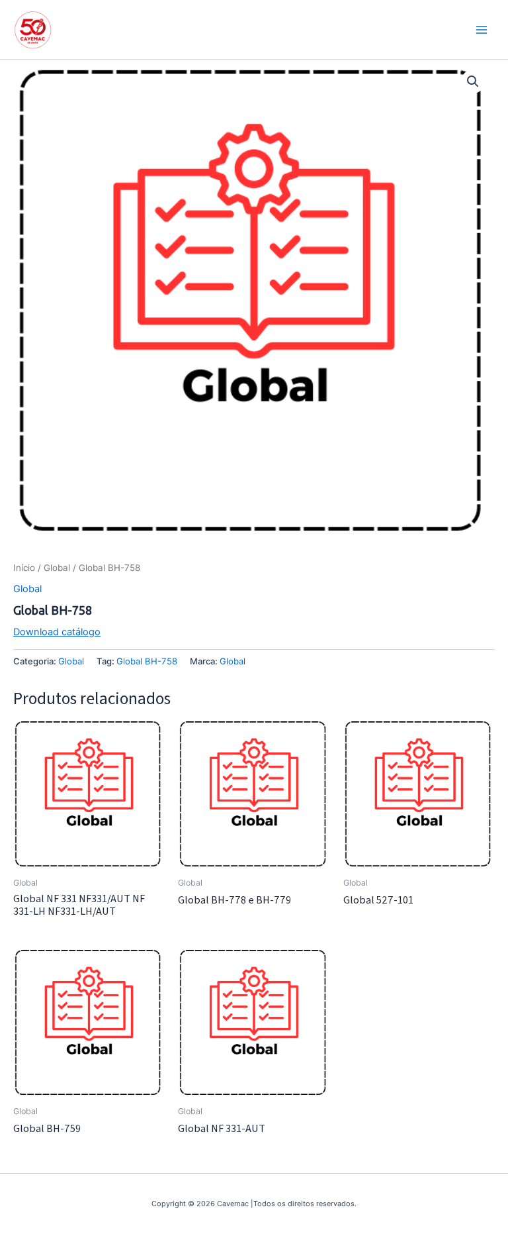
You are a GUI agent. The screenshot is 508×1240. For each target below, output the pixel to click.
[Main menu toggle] (481, 29)
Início (24, 567)
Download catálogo (57, 632)
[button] (473, 81)
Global (57, 567)
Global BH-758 (146, 661)
